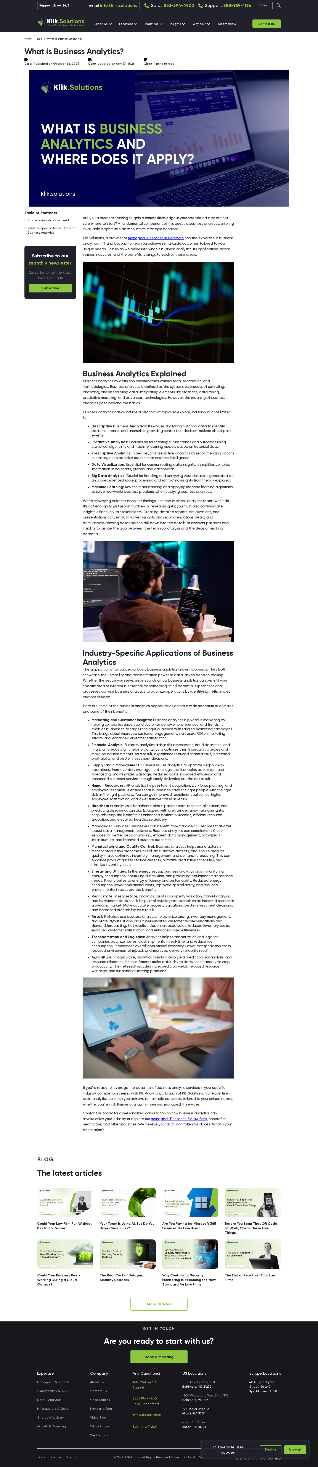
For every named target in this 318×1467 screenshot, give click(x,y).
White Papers (100, 1426)
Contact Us (98, 1391)
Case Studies (100, 1399)
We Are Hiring (99, 1435)
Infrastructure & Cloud (53, 1408)
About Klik (97, 1382)
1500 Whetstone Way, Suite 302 (205, 1398)
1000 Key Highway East (198, 1384)
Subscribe (50, 288)
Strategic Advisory (50, 1417)
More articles (159, 1304)
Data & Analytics (49, 1399)
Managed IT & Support (53, 1382)
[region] (255, 1449)
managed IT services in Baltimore (156, 238)
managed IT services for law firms (179, 1119)
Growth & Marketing (51, 1426)
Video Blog (98, 1417)
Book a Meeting (159, 1357)
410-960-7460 (144, 1382)
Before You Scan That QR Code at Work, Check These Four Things (251, 1228)
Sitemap (72, 1457)
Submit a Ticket (145, 1426)
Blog (39, 38)
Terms (41, 1457)
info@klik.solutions (118, 5)
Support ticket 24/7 (54, 5)
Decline (270, 1449)
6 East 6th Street (194, 1424)
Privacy (56, 1457)
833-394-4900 (179, 5)
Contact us (267, 24)
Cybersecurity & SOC (52, 1391)
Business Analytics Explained (48, 220)
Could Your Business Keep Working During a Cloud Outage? (58, 1279)
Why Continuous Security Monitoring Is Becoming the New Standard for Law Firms (189, 1279)
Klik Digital (200, 1457)
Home (28, 38)
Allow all (295, 1449)
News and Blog (101, 1408)
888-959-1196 (237, 5)
